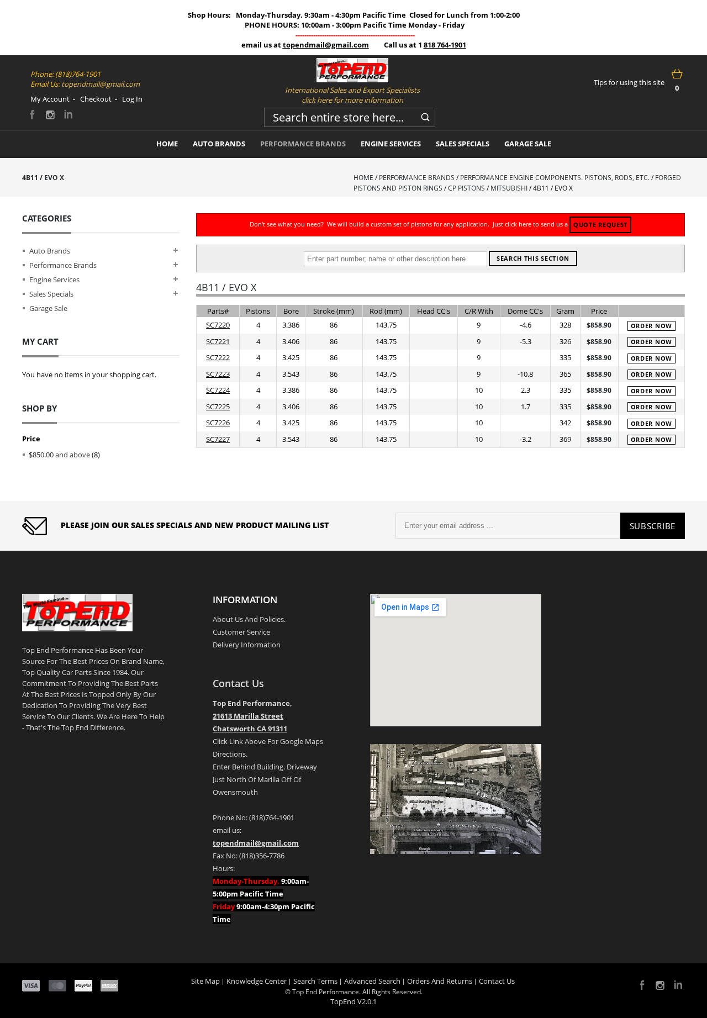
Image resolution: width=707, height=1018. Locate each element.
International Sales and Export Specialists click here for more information (352, 95)
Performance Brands (417, 177)
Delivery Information (247, 645)
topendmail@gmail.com (326, 45)
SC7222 (218, 357)
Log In (132, 99)
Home (363, 177)
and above (59, 455)
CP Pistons (466, 188)
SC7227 (218, 439)
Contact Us (238, 683)
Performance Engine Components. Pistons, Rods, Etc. (555, 177)
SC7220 (218, 325)
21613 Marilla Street (248, 716)
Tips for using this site (629, 82)
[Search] (425, 115)
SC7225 (218, 407)
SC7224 (218, 390)
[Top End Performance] (352, 70)
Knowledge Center (256, 981)
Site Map (205, 981)
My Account (50, 99)
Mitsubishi (508, 188)
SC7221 (218, 341)
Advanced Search (372, 981)
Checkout (96, 99)
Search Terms (315, 981)
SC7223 (218, 374)
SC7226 (218, 423)
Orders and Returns (439, 981)
